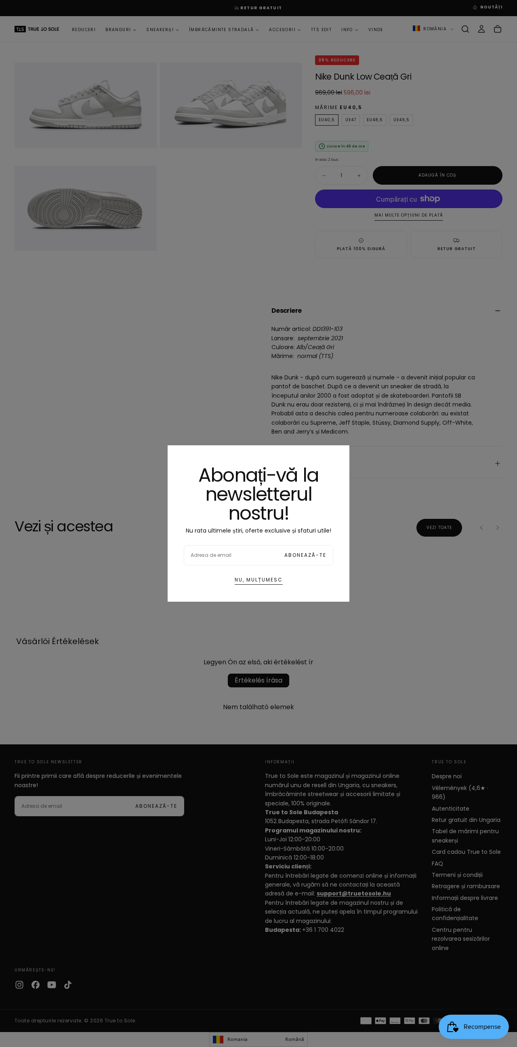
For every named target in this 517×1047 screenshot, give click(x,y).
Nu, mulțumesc (259, 579)
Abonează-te (305, 555)
